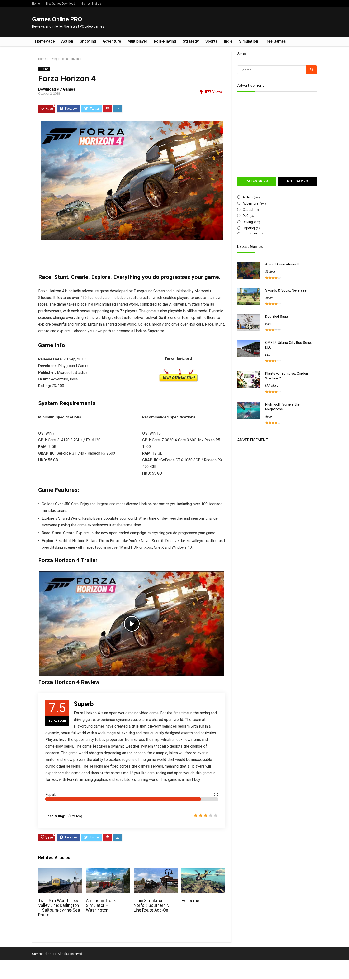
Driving (53, 59)
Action (67, 41)
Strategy (191, 41)
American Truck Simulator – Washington (101, 905)
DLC (246, 216)
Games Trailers (91, 3)
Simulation (248, 41)
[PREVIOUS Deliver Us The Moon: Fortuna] (4, 967)
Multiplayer (137, 41)
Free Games (275, 41)
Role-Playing (165, 41)
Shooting (88, 41)
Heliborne (190, 900)
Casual (248, 209)
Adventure (112, 41)
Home (36, 3)
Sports (211, 41)
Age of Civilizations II (282, 264)
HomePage (45, 41)
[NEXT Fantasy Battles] (344, 967)
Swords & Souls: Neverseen (286, 290)
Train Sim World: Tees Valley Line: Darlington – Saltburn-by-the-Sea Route (59, 907)
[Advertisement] (230, 21)
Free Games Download (60, 3)
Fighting (249, 228)
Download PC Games (56, 89)
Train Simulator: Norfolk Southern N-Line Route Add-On (152, 905)
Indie (228, 41)
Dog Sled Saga (276, 316)
